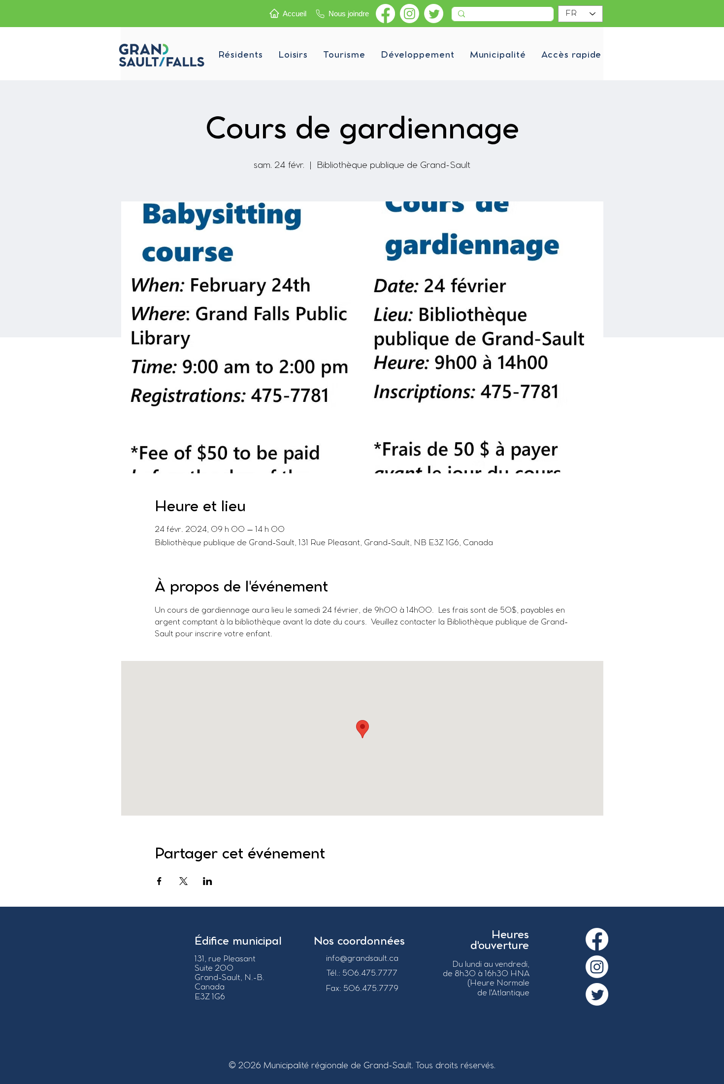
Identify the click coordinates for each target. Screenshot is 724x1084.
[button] (240, 55)
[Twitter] (433, 13)
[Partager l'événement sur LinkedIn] (207, 881)
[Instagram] (409, 13)
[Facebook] (385, 13)
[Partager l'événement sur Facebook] (159, 881)
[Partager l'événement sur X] (183, 881)
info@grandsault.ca (362, 958)
